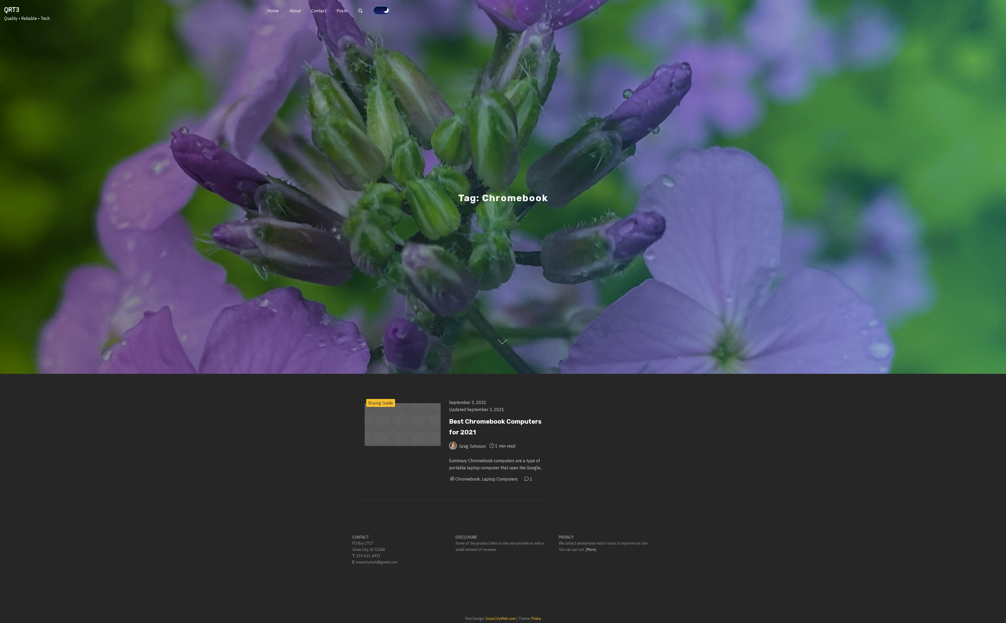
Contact (318, 10)
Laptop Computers (500, 479)
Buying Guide (380, 403)
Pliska (536, 618)
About (295, 10)
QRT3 (12, 9)
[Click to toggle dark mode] (381, 10)
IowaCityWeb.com (500, 618)
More (591, 549)
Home (273, 10)
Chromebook (467, 479)
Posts (342, 10)
